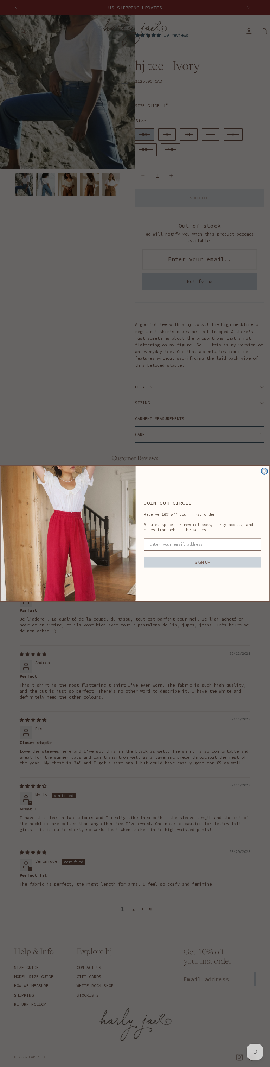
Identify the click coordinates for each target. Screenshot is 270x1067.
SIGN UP (202, 562)
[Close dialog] (264, 471)
